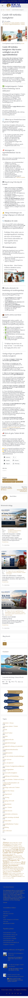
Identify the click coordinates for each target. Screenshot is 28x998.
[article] (14, 670)
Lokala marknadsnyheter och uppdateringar (11, 783)
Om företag (6, 797)
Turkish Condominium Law (18, 873)
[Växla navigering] (26, 1)
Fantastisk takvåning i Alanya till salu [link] (13, 677)
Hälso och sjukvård (8, 763)
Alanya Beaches (13, 843)
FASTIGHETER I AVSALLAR (10, 934)
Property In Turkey (11, 861)
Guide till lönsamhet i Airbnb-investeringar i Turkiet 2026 (11, 535)
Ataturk (5, 729)
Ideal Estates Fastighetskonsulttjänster (13, 766)
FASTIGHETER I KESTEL (9, 936)
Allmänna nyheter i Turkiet (10, 726)
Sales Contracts (6, 870)
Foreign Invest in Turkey (10, 479)
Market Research (13, 857)
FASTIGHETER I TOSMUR (9, 938)
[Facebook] (7, 993)
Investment (19, 481)
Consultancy (8, 846)
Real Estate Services (17, 867)
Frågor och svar (11, 571)
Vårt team (5, 921)
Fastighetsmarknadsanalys (14, 530)
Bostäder (8, 9)
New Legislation (8, 858)
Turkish (10, 873)
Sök (5, 643)
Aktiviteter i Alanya (8, 723)
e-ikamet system (20, 177)
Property (5, 860)
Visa (12, 878)
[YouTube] (15, 993)
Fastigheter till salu (8, 739)
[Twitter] (10, 993)
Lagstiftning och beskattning (10, 776)
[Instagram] (12, 993)
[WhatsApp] (18, 993)
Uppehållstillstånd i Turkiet (17, 24)
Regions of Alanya (8, 868)
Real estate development (14, 864)
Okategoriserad (7, 794)
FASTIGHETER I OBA (8, 940)
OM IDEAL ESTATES (8, 913)
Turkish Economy (16, 876)
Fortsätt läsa (5, 542)
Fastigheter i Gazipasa (8, 944)
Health (4, 854)
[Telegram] (21, 993)
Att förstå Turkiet (7, 733)
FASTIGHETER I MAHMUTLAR (11, 942)
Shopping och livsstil (8, 800)
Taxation (11, 870)
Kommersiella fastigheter (10, 773)
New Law (20, 857)
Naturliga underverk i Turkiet (11, 787)
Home (7, 854)
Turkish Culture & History (11, 875)
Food (9, 849)
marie (22, 43)
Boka (5, 448)
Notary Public (21, 858)
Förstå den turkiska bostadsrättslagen (13, 756)
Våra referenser (7, 830)
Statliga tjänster (7, 804)
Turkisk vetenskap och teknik (11, 817)
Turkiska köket (7, 820)
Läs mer (5, 902)
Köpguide (5, 915)
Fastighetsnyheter (8, 753)
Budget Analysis (18, 844)
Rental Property (19, 868)
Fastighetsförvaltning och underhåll (12, 746)
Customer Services (18, 847)
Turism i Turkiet (7, 807)
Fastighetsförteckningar (9, 743)
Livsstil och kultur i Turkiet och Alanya (13, 779)
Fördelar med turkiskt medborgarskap (9, 618)
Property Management (15, 862)
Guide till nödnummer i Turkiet (12, 575)
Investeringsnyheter (13, 532)
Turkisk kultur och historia (10, 814)
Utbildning (6, 827)
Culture (15, 846)
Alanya (6, 842)
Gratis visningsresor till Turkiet (11, 919)
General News (18, 851)
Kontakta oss (6, 911)
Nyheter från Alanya (8, 791)
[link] (14, 665)
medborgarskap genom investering (11, 427)
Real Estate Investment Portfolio (14, 865)
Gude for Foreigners (8, 481)
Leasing (15, 856)
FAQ (4, 917)
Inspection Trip (12, 854)
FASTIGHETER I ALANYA (9, 932)
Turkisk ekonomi (7, 810)
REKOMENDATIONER (8, 923)
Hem (3, 9)
